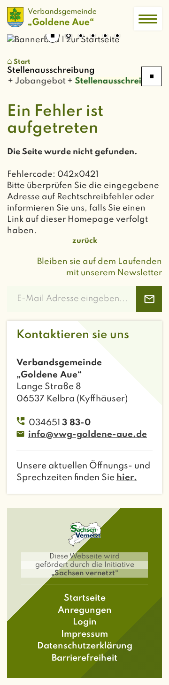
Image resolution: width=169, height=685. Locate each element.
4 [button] (105, 36)
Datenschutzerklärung (84, 645)
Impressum (84, 634)
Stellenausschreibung (117, 81)
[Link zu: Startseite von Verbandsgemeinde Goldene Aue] (51, 17)
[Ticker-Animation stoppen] (151, 76)
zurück (84, 241)
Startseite (85, 598)
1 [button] (68, 36)
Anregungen (85, 610)
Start (22, 62)
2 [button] (81, 36)
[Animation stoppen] (53, 36)
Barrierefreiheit (84, 658)
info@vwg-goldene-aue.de (87, 434)
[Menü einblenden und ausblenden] (148, 18)
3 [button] (93, 36)
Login (85, 621)
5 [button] (117, 36)
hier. (126, 477)
